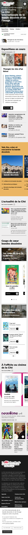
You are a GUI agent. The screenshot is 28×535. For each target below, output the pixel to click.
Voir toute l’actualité (7, 204)
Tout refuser (6, 527)
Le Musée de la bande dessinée (13, 181)
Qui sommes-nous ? (7, 500)
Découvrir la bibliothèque (12, 315)
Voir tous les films (6, 370)
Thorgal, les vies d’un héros (15, 39)
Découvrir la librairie (11, 258)
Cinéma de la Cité (20, 494)
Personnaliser (18, 527)
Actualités (5, 506)
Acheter (8, 293)
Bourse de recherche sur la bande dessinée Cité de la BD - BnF (18, 225)
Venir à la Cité (6, 497)
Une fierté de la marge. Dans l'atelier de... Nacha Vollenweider (19, 445)
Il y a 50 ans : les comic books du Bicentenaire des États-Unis (7, 444)
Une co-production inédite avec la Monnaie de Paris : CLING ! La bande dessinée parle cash (18, 211)
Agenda (4, 494)
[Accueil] (8, 4)
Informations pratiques (10, 184)
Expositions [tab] (5, 29)
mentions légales (9, 523)
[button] (11, 299)
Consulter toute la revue (8, 419)
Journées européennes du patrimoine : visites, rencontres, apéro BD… (17, 115)
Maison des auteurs (20, 502)
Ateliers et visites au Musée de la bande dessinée (15, 126)
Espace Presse (6, 503)
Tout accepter (7, 531)
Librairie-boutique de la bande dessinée (13, 188)
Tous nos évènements (7, 52)
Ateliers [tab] (18, 29)
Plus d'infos (7, 108)
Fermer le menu (24, 3)
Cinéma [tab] (12, 29)
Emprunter (13, 328)
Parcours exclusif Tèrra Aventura (16, 135)
